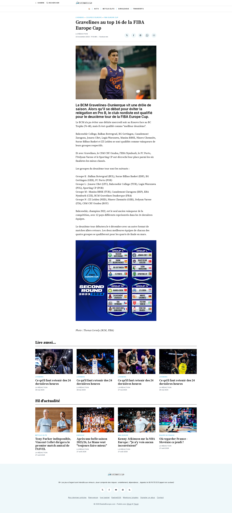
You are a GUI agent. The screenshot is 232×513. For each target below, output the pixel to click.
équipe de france (166, 435)
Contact (160, 497)
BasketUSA (116, 497)
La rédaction (41, 387)
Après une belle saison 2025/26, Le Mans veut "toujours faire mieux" (92, 442)
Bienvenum (93, 497)
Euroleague (123, 9)
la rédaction (82, 34)
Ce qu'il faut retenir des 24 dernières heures (53, 382)
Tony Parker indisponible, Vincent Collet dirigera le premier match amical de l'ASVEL (53, 444)
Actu (96, 9)
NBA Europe (123, 435)
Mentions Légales (130, 497)
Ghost (129, 504)
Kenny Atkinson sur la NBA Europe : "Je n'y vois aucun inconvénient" (136, 442)
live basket (105, 497)
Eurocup (80, 435)
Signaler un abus (147, 497)
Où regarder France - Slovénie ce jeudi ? (173, 440)
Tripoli (136, 504)
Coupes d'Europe (94, 17)
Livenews (80, 17)
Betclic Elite (108, 9)
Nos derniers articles (77, 497)
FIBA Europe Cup (111, 17)
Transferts (138, 9)
